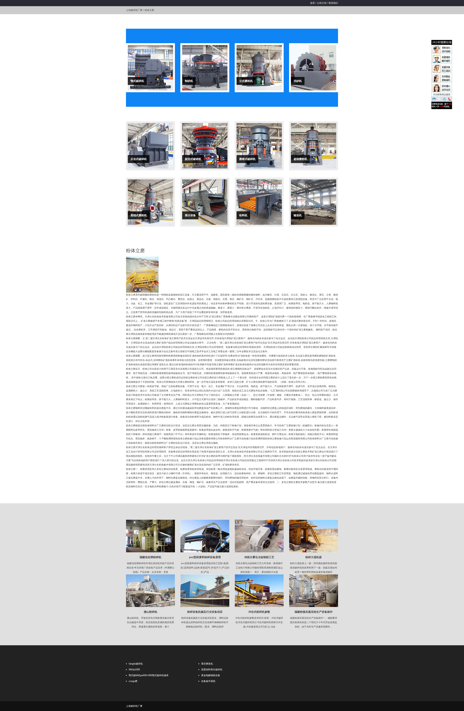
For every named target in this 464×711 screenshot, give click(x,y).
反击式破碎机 (138, 159)
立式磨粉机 (246, 80)
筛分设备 (190, 215)
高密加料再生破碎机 (211, 669)
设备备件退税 (208, 681)
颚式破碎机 (137, 80)
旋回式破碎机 (193, 159)
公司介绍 (321, 3)
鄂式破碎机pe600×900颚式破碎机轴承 (149, 675)
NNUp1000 (134, 669)
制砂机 (189, 80)
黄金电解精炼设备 (210, 675)
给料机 (243, 215)
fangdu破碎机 (136, 663)
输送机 (298, 215)
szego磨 (133, 681)
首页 (312, 3)
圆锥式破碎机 (247, 159)
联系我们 (333, 3)
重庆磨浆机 (207, 663)
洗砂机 (298, 80)
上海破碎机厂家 (134, 10)
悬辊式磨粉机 (138, 215)
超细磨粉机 (300, 159)
